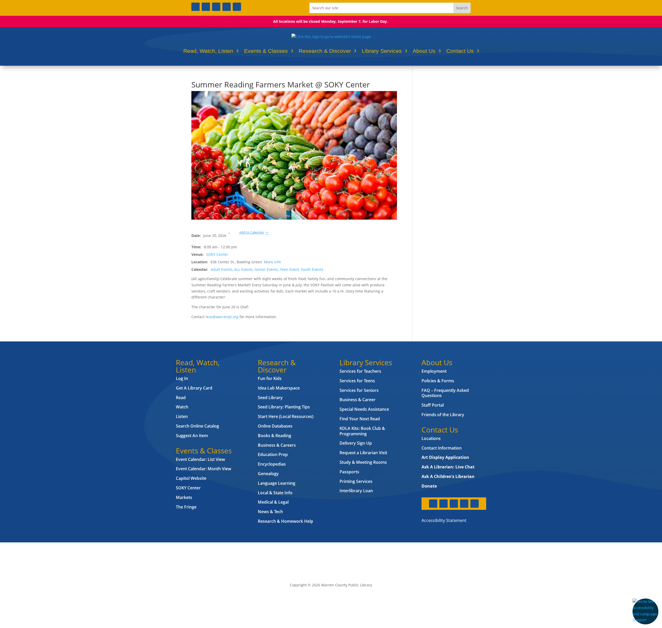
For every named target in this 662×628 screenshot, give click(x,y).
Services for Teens (357, 381)
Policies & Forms (438, 381)
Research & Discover (325, 51)
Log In (182, 378)
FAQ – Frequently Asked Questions (445, 393)
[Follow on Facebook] (195, 7)
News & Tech (270, 511)
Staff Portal (433, 405)
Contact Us (460, 51)
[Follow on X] (206, 7)
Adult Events (221, 269)
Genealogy (268, 473)
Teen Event (289, 269)
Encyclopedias (272, 464)
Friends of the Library (443, 414)
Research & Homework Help (285, 521)
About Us (424, 51)
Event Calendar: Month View (203, 469)
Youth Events (312, 269)
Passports (349, 472)
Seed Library (270, 397)
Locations (431, 438)
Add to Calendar (251, 232)
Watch (182, 407)
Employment (434, 371)
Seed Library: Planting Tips (284, 407)
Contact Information (442, 448)
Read (181, 397)
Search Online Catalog (197, 426)
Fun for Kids (270, 378)
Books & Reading (274, 435)
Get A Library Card (194, 388)
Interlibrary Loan (356, 491)
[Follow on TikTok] (237, 7)
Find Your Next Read (360, 419)
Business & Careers (277, 445)
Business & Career (357, 399)
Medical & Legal (273, 502)
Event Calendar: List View (200, 459)
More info (272, 261)
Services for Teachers (360, 371)
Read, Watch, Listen (208, 51)
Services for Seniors (359, 390)
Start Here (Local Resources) (285, 416)
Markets (184, 497)
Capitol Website (191, 478)
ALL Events (243, 269)
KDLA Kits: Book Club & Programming (362, 431)
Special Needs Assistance (364, 409)
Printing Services (356, 481)
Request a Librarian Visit (363, 452)
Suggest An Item (192, 435)
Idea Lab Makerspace (279, 388)
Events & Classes (266, 51)
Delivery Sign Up (356, 443)
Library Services (382, 51)
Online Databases (275, 426)
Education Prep (273, 454)
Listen (182, 416)
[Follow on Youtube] (226, 7)
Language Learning (276, 483)
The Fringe (186, 507)
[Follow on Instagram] (216, 7)
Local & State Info (275, 493)
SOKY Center (217, 254)
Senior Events (266, 269)
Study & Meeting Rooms (363, 462)
